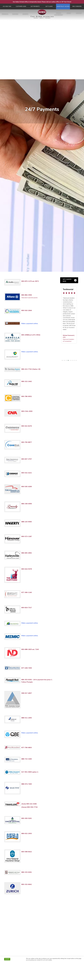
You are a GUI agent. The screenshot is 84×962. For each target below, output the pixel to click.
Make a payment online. (29, 323)
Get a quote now (67, 280)
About (69, 13)
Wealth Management (58, 14)
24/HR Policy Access (63, 6)
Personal (5, 14)
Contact (79, 13)
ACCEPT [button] (7, 959)
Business (15, 14)
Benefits (25, 14)
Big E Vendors (77, 6)
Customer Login (21, 6)
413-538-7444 (7, 6)
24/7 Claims (49, 6)
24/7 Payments (35, 6)
